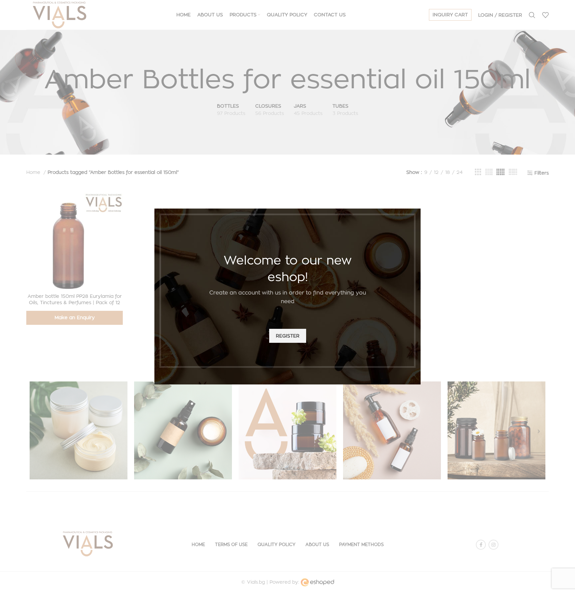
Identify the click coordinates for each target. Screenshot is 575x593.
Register (287, 335)
